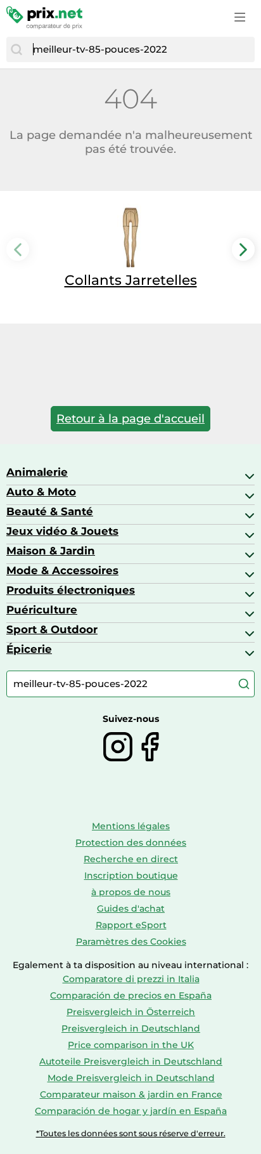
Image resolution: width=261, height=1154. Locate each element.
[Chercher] (16, 49)
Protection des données (130, 842)
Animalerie (37, 472)
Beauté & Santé (49, 511)
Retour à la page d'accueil (130, 419)
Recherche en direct (131, 859)
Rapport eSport (131, 925)
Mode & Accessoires (62, 570)
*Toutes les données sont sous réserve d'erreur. (131, 1133)
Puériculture (41, 609)
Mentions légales (131, 826)
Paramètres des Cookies (131, 941)
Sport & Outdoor (52, 629)
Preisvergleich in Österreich (131, 1012)
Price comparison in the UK (131, 1045)
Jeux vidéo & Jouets (62, 531)
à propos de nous (130, 892)
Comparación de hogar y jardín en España (131, 1111)
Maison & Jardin (50, 550)
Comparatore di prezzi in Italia (131, 979)
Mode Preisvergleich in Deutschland (131, 1078)
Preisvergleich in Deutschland (130, 1028)
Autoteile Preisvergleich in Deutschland (130, 1061)
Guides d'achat (131, 908)
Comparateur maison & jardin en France (131, 1094)
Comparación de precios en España (131, 995)
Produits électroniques (70, 590)
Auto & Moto (41, 491)
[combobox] (141, 49)
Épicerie (29, 649)
